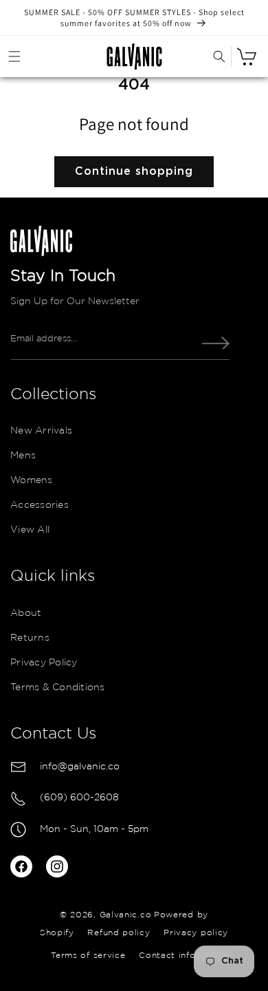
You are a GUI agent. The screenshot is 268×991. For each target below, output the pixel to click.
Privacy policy (196, 933)
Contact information (184, 955)
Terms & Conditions (57, 687)
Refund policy (118, 933)
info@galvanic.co (80, 767)
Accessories (39, 505)
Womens (31, 480)
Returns (29, 638)
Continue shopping (134, 171)
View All (29, 530)
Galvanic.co (126, 915)
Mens (23, 455)
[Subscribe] (216, 343)
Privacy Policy (44, 663)
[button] (14, 56)
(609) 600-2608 (79, 797)
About (25, 613)
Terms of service (88, 955)
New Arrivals (41, 431)
